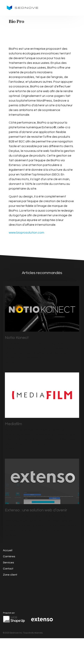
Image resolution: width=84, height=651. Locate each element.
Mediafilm (13, 424)
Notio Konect (17, 338)
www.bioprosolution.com (26, 232)
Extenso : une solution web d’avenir (36, 510)
